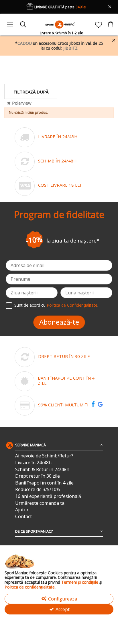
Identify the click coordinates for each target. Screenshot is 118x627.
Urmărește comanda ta (39, 503)
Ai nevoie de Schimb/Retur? (44, 455)
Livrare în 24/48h (33, 462)
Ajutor (22, 509)
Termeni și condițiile (79, 582)
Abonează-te (59, 322)
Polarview (22, 103)
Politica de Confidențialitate (72, 305)
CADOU (24, 43)
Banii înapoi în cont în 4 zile (44, 483)
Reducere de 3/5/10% (37, 489)
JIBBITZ (70, 48)
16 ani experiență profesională (48, 496)
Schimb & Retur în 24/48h (42, 469)
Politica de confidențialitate (30, 587)
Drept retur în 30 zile (37, 476)
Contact (23, 516)
